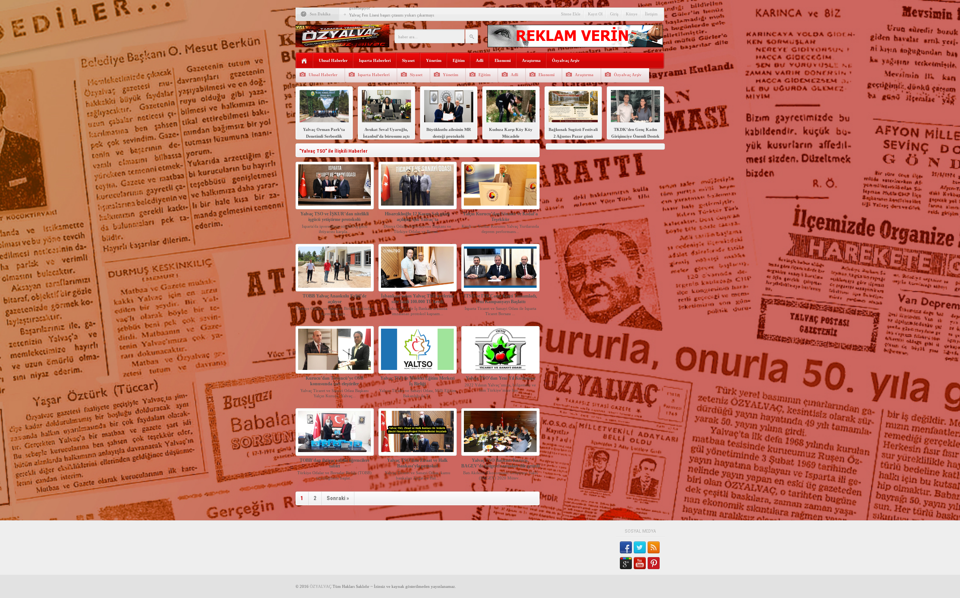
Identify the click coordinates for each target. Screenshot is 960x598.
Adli (479, 60)
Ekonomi (503, 60)
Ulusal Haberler (333, 60)
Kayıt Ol (595, 14)
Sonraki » (338, 498)
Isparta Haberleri (375, 60)
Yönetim (433, 60)
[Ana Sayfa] (304, 61)
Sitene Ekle (570, 14)
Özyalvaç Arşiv (566, 60)
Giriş (614, 14)
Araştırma (531, 60)
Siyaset (408, 60)
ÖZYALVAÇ (321, 586)
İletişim (651, 14)
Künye (632, 14)
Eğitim (459, 60)
